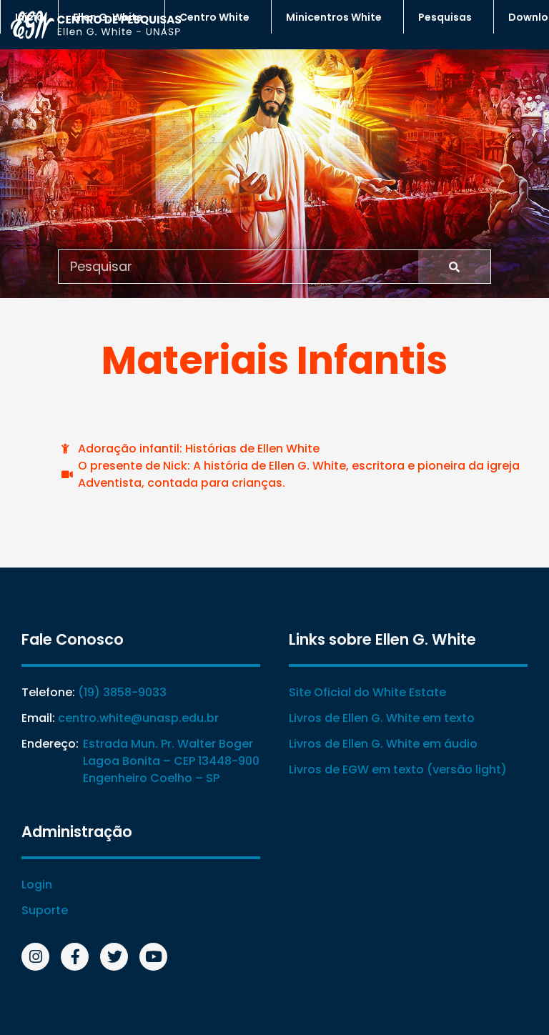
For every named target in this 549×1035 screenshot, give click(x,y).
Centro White (214, 17)
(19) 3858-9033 (122, 692)
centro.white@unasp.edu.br (138, 718)
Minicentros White (334, 17)
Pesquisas (445, 17)
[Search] (454, 266)
